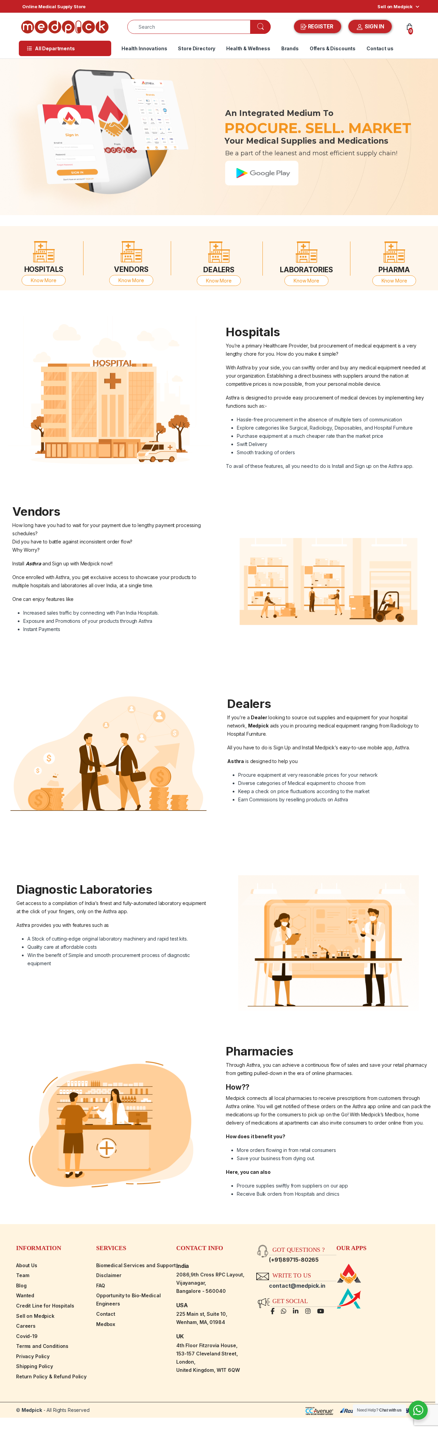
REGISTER (321, 26)
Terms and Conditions (42, 1346)
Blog (21, 1285)
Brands (290, 48)
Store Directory (196, 48)
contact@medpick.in (297, 1285)
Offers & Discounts (333, 48)
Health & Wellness (248, 48)
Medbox (105, 1324)
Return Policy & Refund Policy (51, 1376)
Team (22, 1275)
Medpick (32, 1410)
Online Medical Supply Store (54, 6)
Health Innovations (144, 48)
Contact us (380, 48)
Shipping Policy (34, 1366)
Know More (43, 280)
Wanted (25, 1295)
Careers (26, 1326)
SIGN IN (373, 26)
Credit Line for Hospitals (45, 1306)
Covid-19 (27, 1336)
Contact (105, 1314)
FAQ (100, 1285)
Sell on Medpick (395, 6)
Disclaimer (108, 1275)
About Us (26, 1265)
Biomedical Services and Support (136, 1265)
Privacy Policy (33, 1356)
